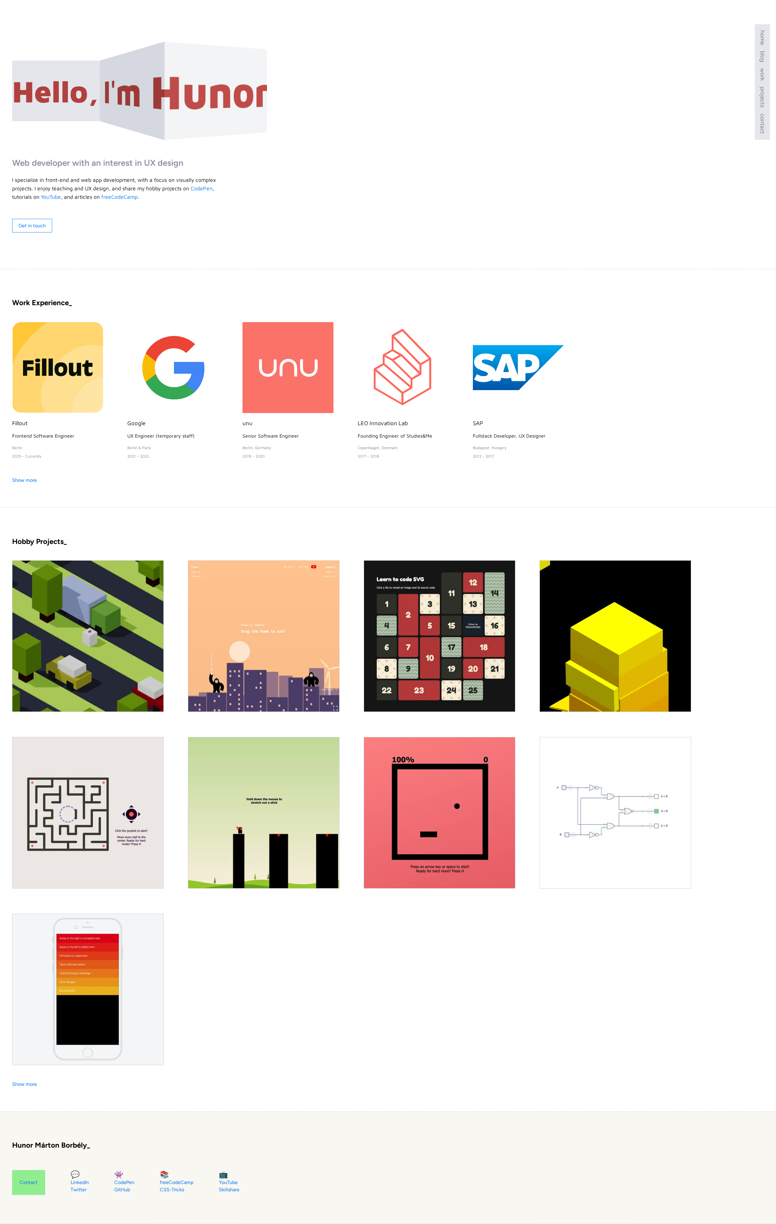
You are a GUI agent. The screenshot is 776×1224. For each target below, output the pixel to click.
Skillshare (229, 1189)
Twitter (78, 1189)
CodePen (201, 188)
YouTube (51, 197)
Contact (29, 1182)
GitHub (122, 1189)
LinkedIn (80, 1182)
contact (762, 124)
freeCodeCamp (119, 197)
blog (762, 56)
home (762, 37)
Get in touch (32, 225)
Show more (24, 480)
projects (762, 97)
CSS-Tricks (172, 1189)
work (762, 74)
